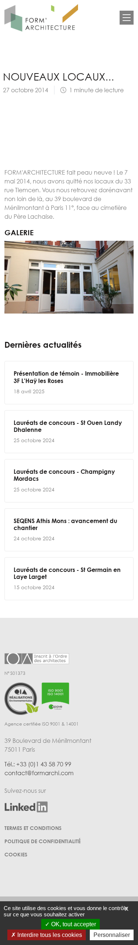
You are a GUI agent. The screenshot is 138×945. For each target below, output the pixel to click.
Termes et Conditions (32, 828)
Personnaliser (111, 935)
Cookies (15, 854)
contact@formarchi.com (39, 773)
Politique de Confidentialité (42, 841)
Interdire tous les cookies (49, 935)
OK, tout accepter (73, 924)
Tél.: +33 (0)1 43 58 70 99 (37, 764)
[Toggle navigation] (127, 18)
